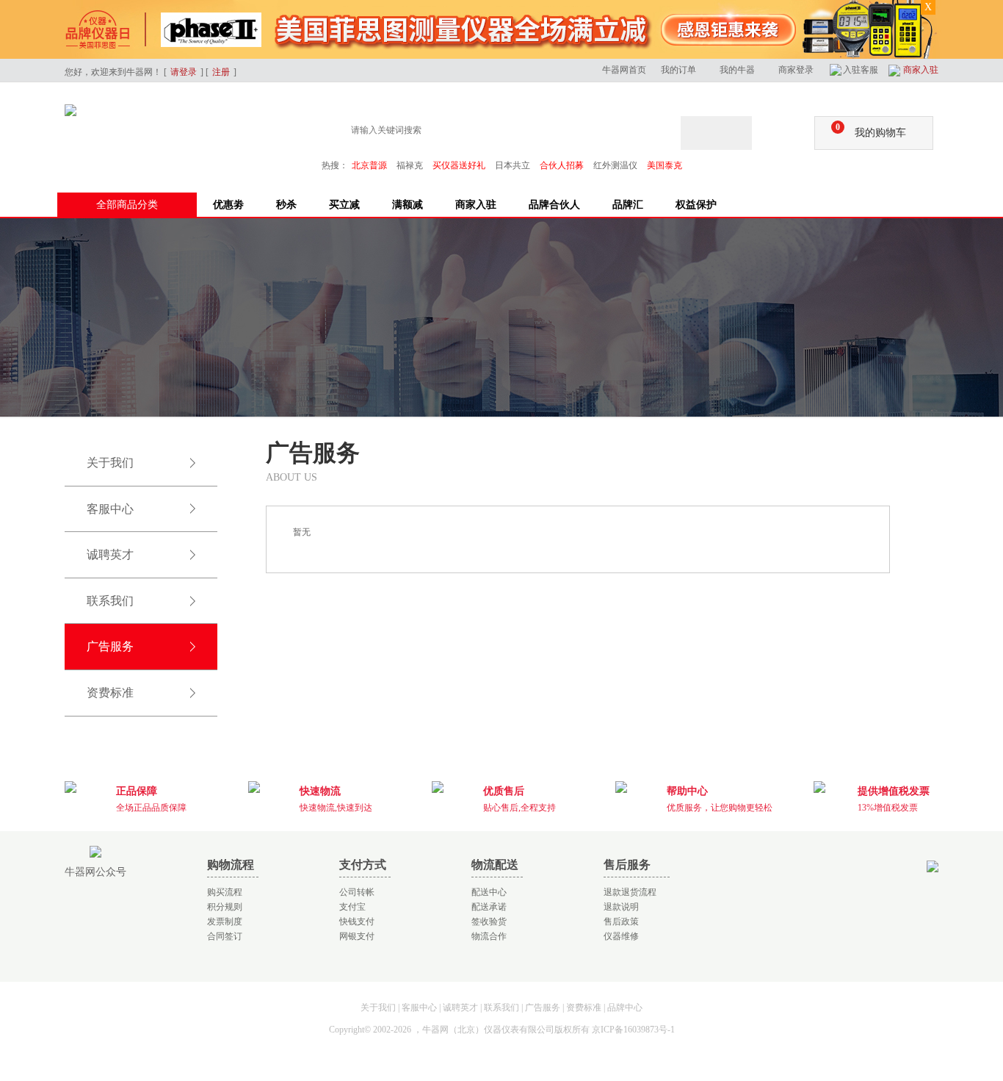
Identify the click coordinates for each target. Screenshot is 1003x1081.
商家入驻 (920, 70)
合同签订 (224, 936)
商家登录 (796, 70)
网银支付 (356, 936)
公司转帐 (356, 892)
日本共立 (512, 165)
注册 (221, 72)
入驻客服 (860, 70)
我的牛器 (737, 70)
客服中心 (110, 509)
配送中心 (489, 892)
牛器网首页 (624, 70)
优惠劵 (228, 204)
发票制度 (224, 921)
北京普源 (369, 165)
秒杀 (286, 204)
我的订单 (678, 70)
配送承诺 (489, 907)
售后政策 (621, 921)
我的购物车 (871, 130)
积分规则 (224, 907)
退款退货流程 (630, 892)
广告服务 (110, 646)
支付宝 (352, 907)
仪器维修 (621, 936)
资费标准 (110, 692)
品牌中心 (624, 1007)
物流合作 (489, 936)
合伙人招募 (562, 165)
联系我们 (110, 601)
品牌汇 (627, 204)
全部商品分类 (127, 204)
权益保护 (696, 204)
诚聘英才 (110, 554)
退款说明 (621, 907)
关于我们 (110, 462)
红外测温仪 (615, 165)
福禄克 (410, 165)
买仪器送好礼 (458, 165)
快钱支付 (356, 921)
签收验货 (489, 921)
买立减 (344, 204)
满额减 (407, 204)
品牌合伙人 (554, 204)
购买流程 (224, 892)
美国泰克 (664, 165)
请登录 (183, 72)
